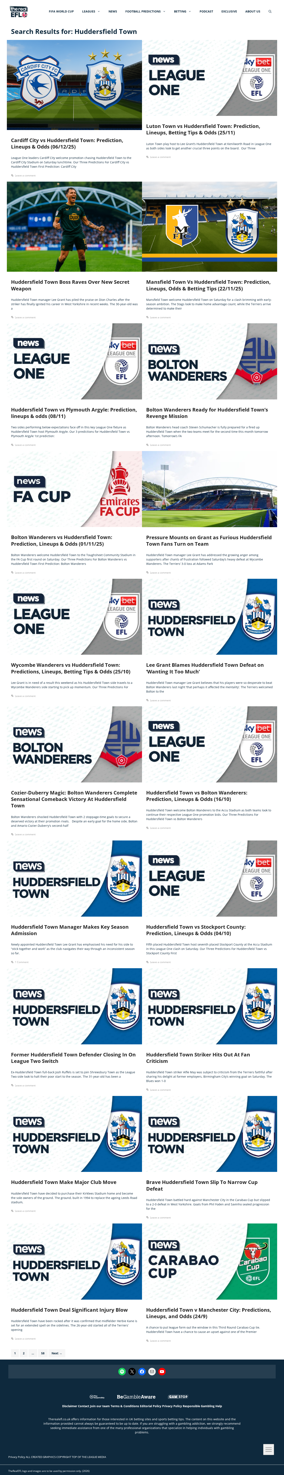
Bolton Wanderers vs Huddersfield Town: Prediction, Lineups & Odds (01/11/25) (61, 540)
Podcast (206, 11)
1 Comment (21, 962)
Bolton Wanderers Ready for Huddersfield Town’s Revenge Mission (207, 412)
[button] (270, 11)
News (113, 11)
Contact (83, 1406)
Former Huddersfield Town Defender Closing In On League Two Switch (73, 1057)
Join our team (100, 1406)
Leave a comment (25, 175)
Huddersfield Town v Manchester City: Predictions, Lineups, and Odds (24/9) (208, 1313)
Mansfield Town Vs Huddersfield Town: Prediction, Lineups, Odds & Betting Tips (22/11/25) (208, 285)
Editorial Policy (150, 1406)
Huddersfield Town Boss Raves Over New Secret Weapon (70, 285)
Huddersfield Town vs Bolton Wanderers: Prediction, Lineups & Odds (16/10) (196, 795)
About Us (252, 11)
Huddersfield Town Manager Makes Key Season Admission (70, 930)
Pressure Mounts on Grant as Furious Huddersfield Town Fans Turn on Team (209, 540)
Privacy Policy (172, 1406)
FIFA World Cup (61, 11)
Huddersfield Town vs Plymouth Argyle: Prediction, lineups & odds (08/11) (74, 412)
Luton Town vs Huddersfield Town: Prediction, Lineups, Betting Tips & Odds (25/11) (203, 129)
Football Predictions (143, 11)
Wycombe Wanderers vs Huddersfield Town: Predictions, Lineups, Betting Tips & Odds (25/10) (70, 668)
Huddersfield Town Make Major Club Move (63, 1182)
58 (44, 1353)
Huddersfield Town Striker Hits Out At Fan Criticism (198, 1057)
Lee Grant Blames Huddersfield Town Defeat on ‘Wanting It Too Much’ (205, 668)
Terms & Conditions (125, 1406)
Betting (180, 11)
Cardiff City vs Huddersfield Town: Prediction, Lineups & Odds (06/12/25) (67, 143)
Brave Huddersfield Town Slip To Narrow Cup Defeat (202, 1185)
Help (218, 1406)
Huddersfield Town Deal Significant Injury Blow (69, 1309)
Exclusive (229, 11)
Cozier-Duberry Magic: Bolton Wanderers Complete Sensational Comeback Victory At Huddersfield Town (74, 799)
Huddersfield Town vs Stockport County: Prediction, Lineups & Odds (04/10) (196, 930)
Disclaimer (69, 1406)
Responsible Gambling (199, 1406)
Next (57, 1353)
